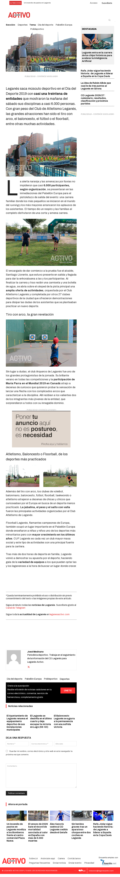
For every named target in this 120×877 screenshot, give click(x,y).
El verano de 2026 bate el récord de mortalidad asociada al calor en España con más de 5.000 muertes (38, 832)
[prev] (55, 3)
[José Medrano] (17, 659)
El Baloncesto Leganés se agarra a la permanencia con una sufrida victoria (64, 721)
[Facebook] (24, 642)
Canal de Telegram (15, 608)
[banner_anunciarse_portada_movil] (41, 429)
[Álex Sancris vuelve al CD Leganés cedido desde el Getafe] (60, 816)
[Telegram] (51, 642)
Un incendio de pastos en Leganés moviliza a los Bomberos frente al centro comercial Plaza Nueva (16, 832)
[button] (109, 20)
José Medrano (35, 651)
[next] (60, 3)
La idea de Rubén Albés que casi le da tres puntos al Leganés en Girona (96, 86)
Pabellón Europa (33, 679)
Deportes (65, 679)
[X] (31, 642)
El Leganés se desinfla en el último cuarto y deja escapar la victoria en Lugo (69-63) (41, 721)
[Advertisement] (41, 579)
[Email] (44, 642)
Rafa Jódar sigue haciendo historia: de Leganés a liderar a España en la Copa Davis (97, 73)
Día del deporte (14, 679)
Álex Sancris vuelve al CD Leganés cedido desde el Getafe (59, 828)
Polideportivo (37, 29)
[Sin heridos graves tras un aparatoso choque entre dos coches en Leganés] (82, 816)
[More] (58, 642)
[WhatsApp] (38, 642)
